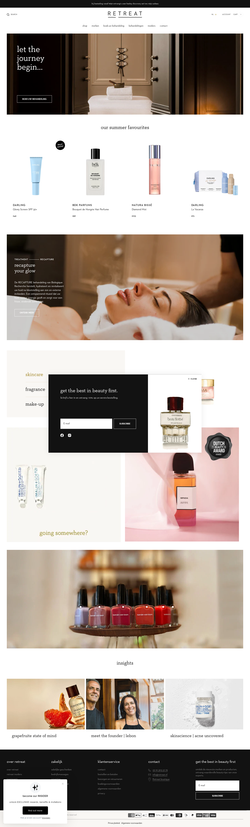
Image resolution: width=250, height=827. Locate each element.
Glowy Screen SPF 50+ (25, 209)
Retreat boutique (161, 779)
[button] (12, 14)
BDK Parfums (82, 205)
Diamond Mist (139, 209)
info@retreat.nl (160, 775)
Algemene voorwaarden (131, 823)
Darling (19, 205)
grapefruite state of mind (34, 736)
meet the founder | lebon (113, 736)
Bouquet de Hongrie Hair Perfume (90, 209)
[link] (36, 170)
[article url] (46, 704)
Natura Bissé (142, 205)
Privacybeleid (114, 823)
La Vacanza (197, 209)
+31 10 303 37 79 (160, 770)
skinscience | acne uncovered (196, 736)
